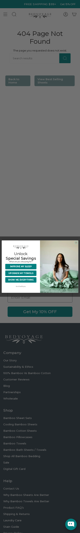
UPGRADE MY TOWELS (20, 273)
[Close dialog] (76, 242)
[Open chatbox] (71, 524)
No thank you (21, 286)
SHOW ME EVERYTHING (21, 279)
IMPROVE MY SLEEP (21, 266)
